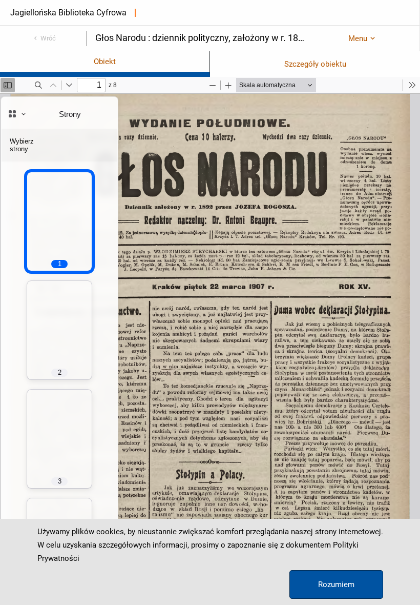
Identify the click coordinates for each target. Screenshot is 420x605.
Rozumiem (336, 584)
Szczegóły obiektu (315, 64)
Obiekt (105, 61)
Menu (357, 38)
